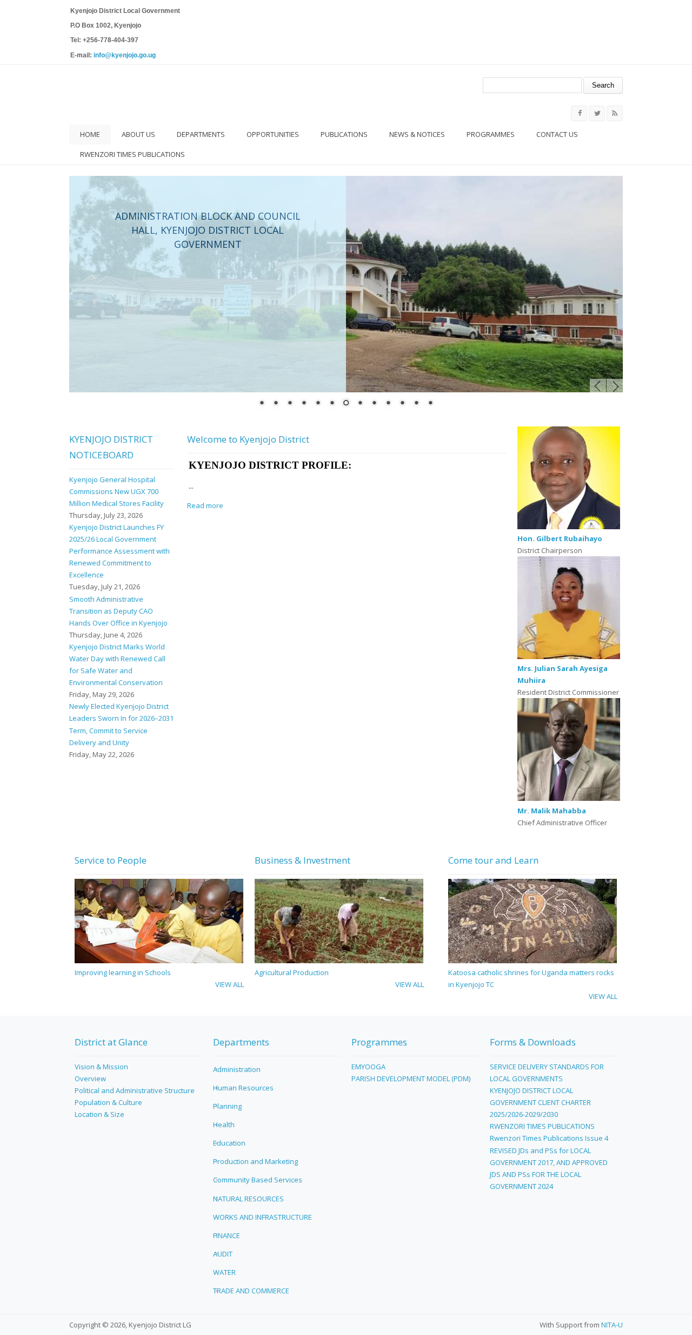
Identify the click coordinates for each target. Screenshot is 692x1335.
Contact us (557, 134)
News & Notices (417, 134)
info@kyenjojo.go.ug (125, 55)
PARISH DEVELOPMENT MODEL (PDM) (410, 1078)
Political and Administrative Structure (135, 1090)
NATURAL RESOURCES (248, 1199)
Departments (201, 134)
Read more (205, 505)
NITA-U (612, 1325)
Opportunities (273, 134)
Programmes (491, 134)
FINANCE (226, 1235)
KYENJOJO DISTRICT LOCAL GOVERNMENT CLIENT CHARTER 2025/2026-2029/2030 (540, 1102)
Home (90, 134)
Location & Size (99, 1114)
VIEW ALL (229, 984)
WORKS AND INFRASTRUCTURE (262, 1217)
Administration (237, 1069)
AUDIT (222, 1254)
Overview (90, 1078)
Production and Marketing (255, 1161)
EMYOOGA (368, 1066)
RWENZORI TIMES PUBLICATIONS (132, 154)
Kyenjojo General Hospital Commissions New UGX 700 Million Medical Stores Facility (116, 491)
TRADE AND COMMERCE (251, 1290)
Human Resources (243, 1088)
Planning (227, 1106)
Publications (344, 134)
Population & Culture (108, 1102)
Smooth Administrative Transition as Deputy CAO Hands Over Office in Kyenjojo (118, 611)
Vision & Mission (101, 1066)
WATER (224, 1272)
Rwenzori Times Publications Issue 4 (549, 1138)
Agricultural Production (292, 972)
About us (138, 134)
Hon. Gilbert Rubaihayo (559, 538)
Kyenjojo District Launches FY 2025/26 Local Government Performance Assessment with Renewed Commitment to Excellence (119, 551)
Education (229, 1143)
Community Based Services (257, 1180)
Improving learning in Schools (123, 972)
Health (224, 1124)
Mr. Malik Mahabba (551, 811)
